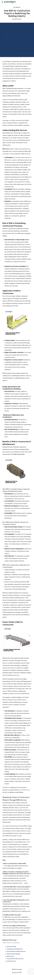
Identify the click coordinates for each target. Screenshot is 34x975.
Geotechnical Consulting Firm (15, 949)
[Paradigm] (10, 2)
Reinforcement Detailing (13, 954)
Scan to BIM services (24, 790)
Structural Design (11, 946)
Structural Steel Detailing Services (16, 951)
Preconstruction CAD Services (15, 958)
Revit (11, 917)
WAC (20, 972)
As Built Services (11, 961)
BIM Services (17, 7)
